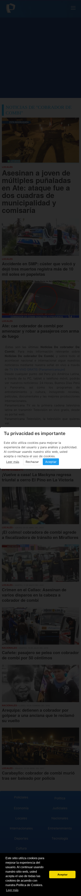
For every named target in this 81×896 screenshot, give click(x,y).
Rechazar (32, 462)
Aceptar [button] (62, 874)
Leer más (12, 462)
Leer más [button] (12, 890)
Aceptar (51, 462)
